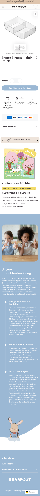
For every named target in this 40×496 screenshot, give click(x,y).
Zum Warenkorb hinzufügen (20, 88)
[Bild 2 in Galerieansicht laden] (22, 47)
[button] (30, 6)
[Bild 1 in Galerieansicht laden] (17, 47)
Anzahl (5, 80)
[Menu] (3, 6)
